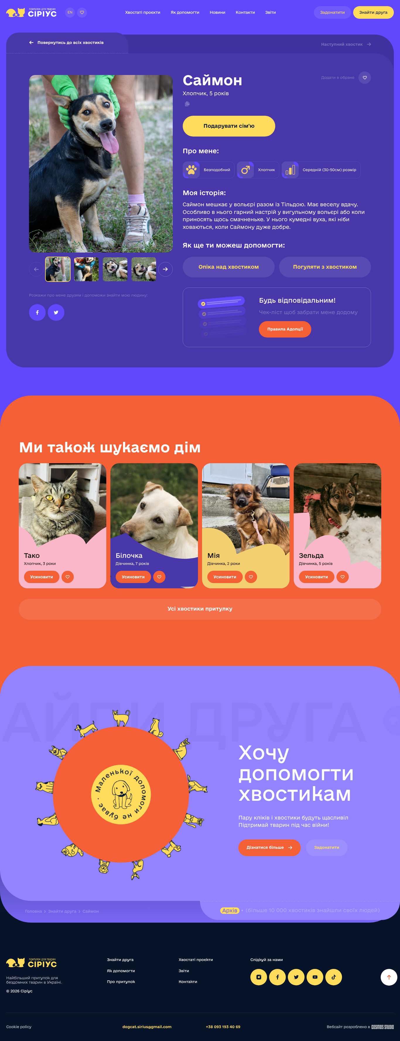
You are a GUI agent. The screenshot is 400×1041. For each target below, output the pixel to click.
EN (69, 12)
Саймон (91, 911)
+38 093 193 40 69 (223, 1027)
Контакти (245, 12)
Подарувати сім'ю (229, 126)
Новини (217, 12)
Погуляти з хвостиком (325, 267)
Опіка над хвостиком (229, 267)
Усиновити (41, 577)
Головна (33, 911)
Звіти (270, 12)
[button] (165, 269)
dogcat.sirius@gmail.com (147, 1027)
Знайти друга (373, 12)
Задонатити (332, 12)
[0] (82, 13)
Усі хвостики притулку (199, 609)
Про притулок (121, 982)
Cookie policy (18, 1027)
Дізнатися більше (265, 847)
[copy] (186, 104)
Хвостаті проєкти (142, 12)
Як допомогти (185, 12)
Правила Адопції (285, 329)
